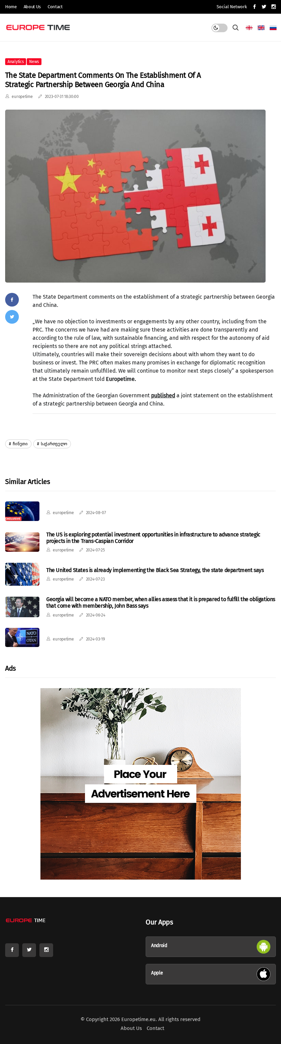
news (34, 61)
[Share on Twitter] (12, 317)
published (163, 395)
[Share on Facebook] (12, 300)
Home (11, 6)
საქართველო (53, 444)
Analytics (16, 61)
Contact (55, 6)
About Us (32, 6)
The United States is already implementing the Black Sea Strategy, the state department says (155, 570)
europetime (22, 96)
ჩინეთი (20, 444)
